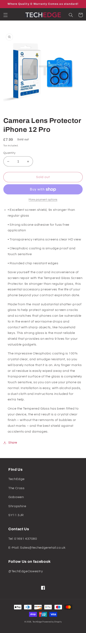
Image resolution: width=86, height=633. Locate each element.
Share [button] (12, 442)
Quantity (9, 153)
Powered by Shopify (52, 622)
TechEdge (37, 622)
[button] (5, 15)
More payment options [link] (43, 199)
